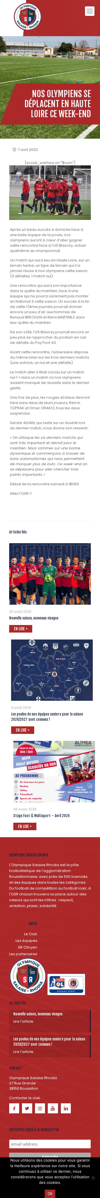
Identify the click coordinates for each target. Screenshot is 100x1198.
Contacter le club (24, 1098)
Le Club (30, 934)
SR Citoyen (27, 947)
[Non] (93, 1177)
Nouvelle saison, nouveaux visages (33, 618)
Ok (50, 1193)
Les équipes (26, 940)
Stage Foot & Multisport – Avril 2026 (41, 816)
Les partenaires (23, 954)
